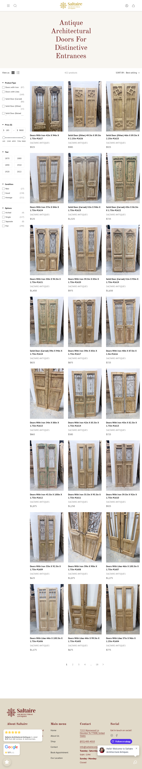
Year (7, 152)
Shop (53, 741)
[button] (15, 5)
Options (8, 208)
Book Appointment (59, 752)
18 (97, 664)
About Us (55, 735)
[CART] (133, 5)
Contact (54, 746)
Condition (9, 184)
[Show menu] (8, 5)
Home (53, 730)
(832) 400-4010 (87, 741)
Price (8, 125)
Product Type (10, 83)
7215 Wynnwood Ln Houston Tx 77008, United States (92, 733)
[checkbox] (13, 87)
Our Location (57, 758)
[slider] (3, 137)
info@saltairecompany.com (93, 746)
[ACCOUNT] (126, 5)
